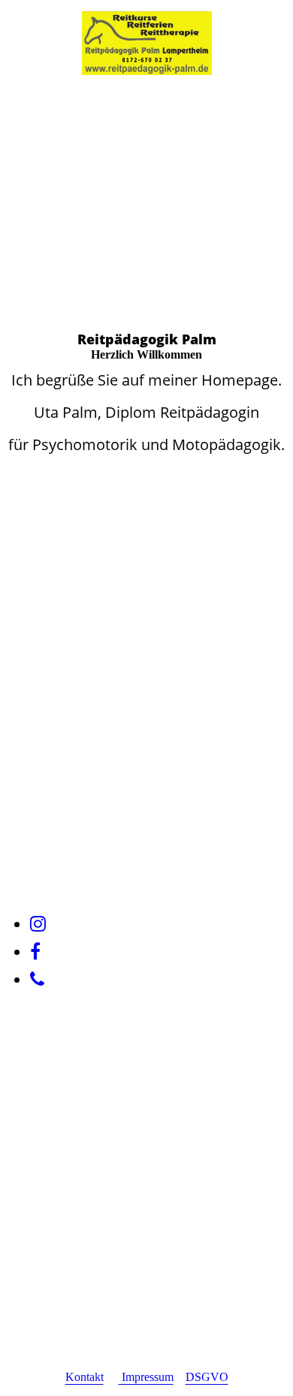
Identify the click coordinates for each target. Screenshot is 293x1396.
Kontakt (84, 1376)
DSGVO (207, 1376)
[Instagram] (38, 924)
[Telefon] (37, 979)
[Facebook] (35, 952)
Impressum (146, 1376)
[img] (147, 43)
